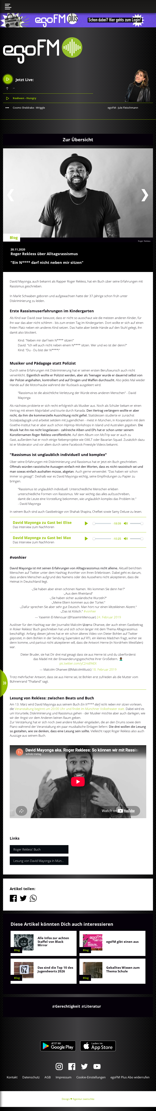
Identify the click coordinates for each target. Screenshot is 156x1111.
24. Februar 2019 (109, 617)
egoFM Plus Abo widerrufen (130, 1077)
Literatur (92, 1006)
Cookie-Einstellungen (91, 1077)
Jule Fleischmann (128, 107)
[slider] (102, 523)
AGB (47, 1077)
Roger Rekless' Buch (27, 849)
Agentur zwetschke (83, 1099)
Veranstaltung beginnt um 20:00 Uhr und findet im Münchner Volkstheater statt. (70, 709)
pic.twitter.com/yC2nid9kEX (78, 663)
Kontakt (12, 1077)
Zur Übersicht (78, 139)
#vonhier (90, 611)
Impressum (64, 1077)
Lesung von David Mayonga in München (40, 861)
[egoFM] (42, 62)
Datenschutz (31, 1077)
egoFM (112, 107)
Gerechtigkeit (67, 1006)
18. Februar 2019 (104, 669)
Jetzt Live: (24, 79)
